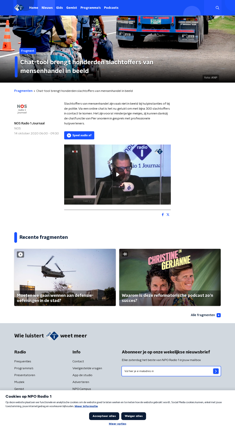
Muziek (19, 382)
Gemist (71, 7)
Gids (59, 7)
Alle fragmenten (203, 315)
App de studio (82, 375)
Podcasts (111, 7)
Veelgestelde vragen (87, 368)
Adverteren (80, 382)
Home (33, 7)
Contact (78, 361)
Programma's (91, 7)
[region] (117, 175)
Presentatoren (24, 375)
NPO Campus (81, 389)
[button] (217, 8)
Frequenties (22, 361)
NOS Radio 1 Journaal (29, 123)
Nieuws (47, 7)
